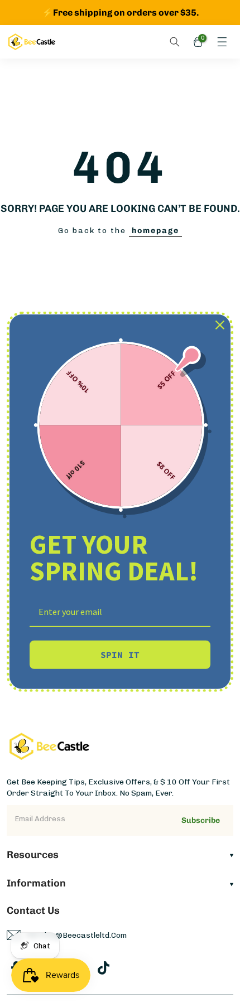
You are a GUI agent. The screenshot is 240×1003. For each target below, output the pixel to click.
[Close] (220, 324)
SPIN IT (120, 654)
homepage (155, 230)
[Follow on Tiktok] (103, 968)
